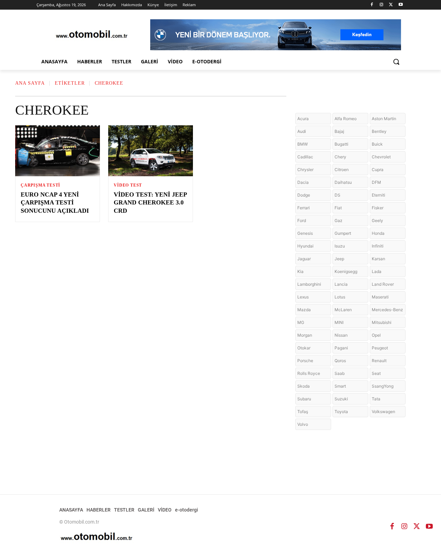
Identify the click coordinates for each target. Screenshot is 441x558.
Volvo (302, 424)
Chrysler (305, 169)
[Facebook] (372, 5)
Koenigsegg (346, 271)
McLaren (343, 309)
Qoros (340, 360)
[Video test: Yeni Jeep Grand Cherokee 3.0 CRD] (150, 150)
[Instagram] (382, 5)
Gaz (338, 220)
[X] (391, 5)
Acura (303, 118)
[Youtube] (400, 5)
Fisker (377, 207)
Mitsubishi (381, 322)
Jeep (339, 258)
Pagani (341, 347)
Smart (340, 386)
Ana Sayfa (30, 83)
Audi (301, 131)
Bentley (379, 131)
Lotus (340, 296)
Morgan (304, 335)
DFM (376, 182)
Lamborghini (309, 284)
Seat (376, 373)
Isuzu (340, 246)
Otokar (303, 347)
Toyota (341, 411)
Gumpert (343, 233)
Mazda (304, 309)
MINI (339, 322)
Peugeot (380, 347)
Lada (376, 271)
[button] (396, 61)
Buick (377, 144)
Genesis (305, 233)
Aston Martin (384, 118)
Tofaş (302, 411)
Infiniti (377, 246)
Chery (340, 156)
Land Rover (383, 284)
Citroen (342, 169)
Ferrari (303, 207)
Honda (378, 233)
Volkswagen (383, 411)
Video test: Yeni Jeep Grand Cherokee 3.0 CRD (150, 202)
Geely (377, 220)
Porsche (305, 360)
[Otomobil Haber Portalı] (92, 34)
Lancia (341, 284)
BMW (302, 144)
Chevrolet (381, 156)
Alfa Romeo (346, 118)
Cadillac (305, 156)
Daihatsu (343, 182)
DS (337, 195)
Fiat (338, 207)
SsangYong (382, 386)
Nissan (341, 335)
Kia (300, 271)
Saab (340, 373)
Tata (376, 398)
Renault (379, 360)
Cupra (377, 169)
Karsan (378, 258)
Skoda (303, 386)
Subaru (304, 398)
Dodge (303, 195)
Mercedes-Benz (387, 309)
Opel (376, 335)
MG (300, 322)
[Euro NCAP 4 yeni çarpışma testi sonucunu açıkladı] (57, 150)
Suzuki (341, 398)
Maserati (380, 296)
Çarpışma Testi (40, 185)
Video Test (128, 185)
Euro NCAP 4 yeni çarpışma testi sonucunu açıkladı (55, 202)
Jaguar (304, 258)
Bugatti (341, 144)
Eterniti (378, 195)
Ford (301, 220)
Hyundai (305, 246)
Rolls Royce (308, 373)
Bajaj (339, 131)
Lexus (303, 296)
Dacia (303, 182)
